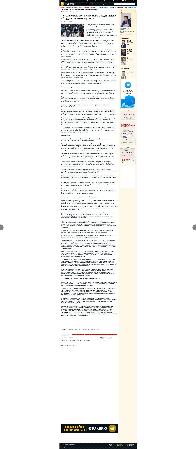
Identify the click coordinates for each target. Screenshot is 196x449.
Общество (74, 7)
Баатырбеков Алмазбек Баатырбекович (125, 29)
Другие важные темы (130, 7)
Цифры (110, 446)
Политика (62, 7)
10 (122, 157)
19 (126, 159)
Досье (110, 445)
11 (124, 157)
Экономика (68, 7)
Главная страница (65, 11)
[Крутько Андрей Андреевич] (123, 78)
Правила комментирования (67, 345)
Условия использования (71, 445)
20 (127, 159)
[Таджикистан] (74, 21)
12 (126, 157)
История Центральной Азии (116, 7)
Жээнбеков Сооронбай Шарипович (129, 50)
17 (122, 159)
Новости (72, 11)
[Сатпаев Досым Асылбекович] (123, 64)
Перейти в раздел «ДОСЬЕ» (126, 34)
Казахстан (75, 0)
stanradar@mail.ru (93, 9)
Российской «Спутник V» (128, 131)
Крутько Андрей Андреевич (131, 71)
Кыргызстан (82, 0)
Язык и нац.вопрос (103, 7)
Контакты (63, 445)
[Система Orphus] (108, 341)
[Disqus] (89, 366)
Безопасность (85, 7)
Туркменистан (98, 0)
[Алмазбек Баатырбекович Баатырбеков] (125, 19)
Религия (79, 7)
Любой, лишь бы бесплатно (126, 137)
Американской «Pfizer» (128, 134)
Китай (112, 0)
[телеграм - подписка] (128, 108)
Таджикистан (89, 0)
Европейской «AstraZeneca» (126, 130)
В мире (118, 0)
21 (129, 159)
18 (124, 159)
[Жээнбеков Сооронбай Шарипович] (123, 55)
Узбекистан (106, 0)
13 (127, 157)
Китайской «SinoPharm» (128, 133)
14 (129, 157)
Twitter (91, 329)
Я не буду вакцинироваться (129, 139)
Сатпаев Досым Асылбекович (130, 58)
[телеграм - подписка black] (89, 432)
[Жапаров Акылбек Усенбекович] (123, 47)
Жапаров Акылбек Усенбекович (130, 41)
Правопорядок (93, 7)
